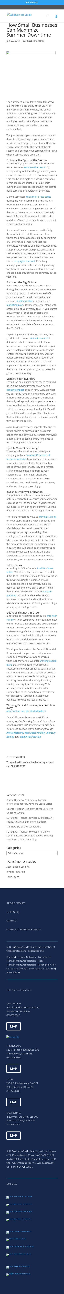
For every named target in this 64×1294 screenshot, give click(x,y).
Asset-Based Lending (17, 866)
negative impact (15, 389)
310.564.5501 (13, 1124)
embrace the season (35, 167)
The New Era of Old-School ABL (23, 826)
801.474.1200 (13, 1091)
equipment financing (30, 736)
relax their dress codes (38, 196)
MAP (13, 1026)
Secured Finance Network (21, 957)
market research (39, 338)
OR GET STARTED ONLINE (29, 780)
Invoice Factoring (15, 871)
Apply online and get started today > (26, 711)
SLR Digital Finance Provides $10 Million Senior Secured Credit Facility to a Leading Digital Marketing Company (29, 835)
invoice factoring (14, 732)
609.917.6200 (18, 766)
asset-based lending (34, 732)
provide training (47, 516)
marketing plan (14, 304)
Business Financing (33, 40)
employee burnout (25, 261)
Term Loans (12, 876)
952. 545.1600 (13, 1057)
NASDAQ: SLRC (44, 1155)
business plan (24, 301)
